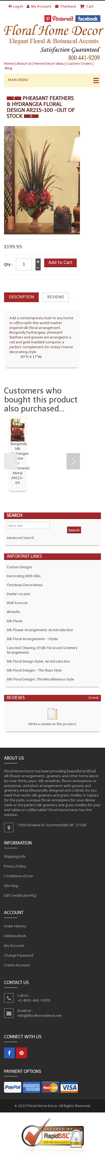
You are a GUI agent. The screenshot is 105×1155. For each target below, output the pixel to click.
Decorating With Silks (24, 576)
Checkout (68, 6)
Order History (15, 926)
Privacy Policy (15, 866)
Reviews (55, 297)
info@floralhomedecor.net (40, 1015)
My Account (41, 6)
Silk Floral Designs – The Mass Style (34, 670)
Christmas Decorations (25, 585)
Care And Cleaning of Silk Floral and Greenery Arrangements (42, 650)
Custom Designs (19, 567)
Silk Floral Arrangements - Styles (32, 639)
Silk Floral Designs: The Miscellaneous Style (40, 679)
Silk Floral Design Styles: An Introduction (38, 661)
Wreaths (13, 612)
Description (21, 297)
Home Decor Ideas (49, 63)
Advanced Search (20, 538)
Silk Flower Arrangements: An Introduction (40, 630)
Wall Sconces (17, 603)
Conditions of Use (18, 875)
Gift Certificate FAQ (20, 895)
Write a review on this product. (52, 724)
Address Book (15, 936)
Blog (8, 68)
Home (9, 63)
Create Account (17, 965)
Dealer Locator (18, 594)
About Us (24, 63)
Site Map (11, 885)
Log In (18, 6)
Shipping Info (15, 856)
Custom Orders (79, 63)
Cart (90, 6)
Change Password (18, 955)
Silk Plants (15, 621)
